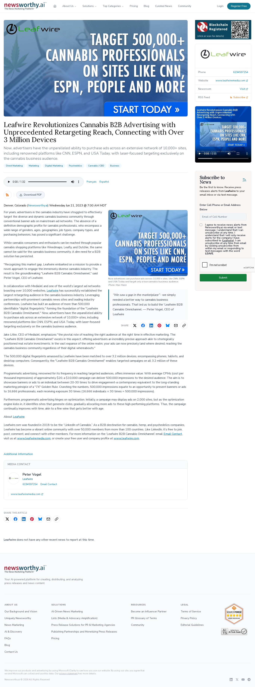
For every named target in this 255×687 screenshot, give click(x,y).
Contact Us (11, 652)
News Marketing (14, 625)
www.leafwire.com (126, 438)
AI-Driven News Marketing (67, 611)
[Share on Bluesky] (167, 325)
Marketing (34, 165)
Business (114, 165)
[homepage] (55, 6)
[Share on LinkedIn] (151, 325)
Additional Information (18, 454)
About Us (68, 6)
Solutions (88, 6)
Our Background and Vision (20, 611)
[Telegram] (249, 679)
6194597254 (30, 484)
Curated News (163, 6)
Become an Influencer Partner (149, 611)
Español (104, 181)
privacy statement (68, 673)
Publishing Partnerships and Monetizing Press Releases (84, 631)
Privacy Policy (189, 618)
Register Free (239, 6)
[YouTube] (243, 679)
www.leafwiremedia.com (34, 438)
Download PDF (33, 195)
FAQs (7, 638)
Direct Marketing (14, 165)
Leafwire (52, 291)
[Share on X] (134, 325)
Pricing (134, 6)
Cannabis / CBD (96, 165)
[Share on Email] (175, 325)
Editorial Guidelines (192, 625)
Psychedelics (75, 165)
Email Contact (173, 434)
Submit (223, 277)
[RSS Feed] (8, 195)
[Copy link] (184, 325)
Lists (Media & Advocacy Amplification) (74, 618)
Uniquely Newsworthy (17, 618)
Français (92, 181)
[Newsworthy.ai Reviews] (234, 614)
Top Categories (112, 6)
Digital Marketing (54, 165)
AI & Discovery (13, 631)
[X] (237, 679)
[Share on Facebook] (143, 325)
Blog (146, 6)
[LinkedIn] (231, 679)
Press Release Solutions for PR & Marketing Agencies (83, 625)
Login (220, 6)
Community (184, 6)
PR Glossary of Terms (144, 618)
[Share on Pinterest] (159, 325)
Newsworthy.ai (38, 205)
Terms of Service (191, 611)
